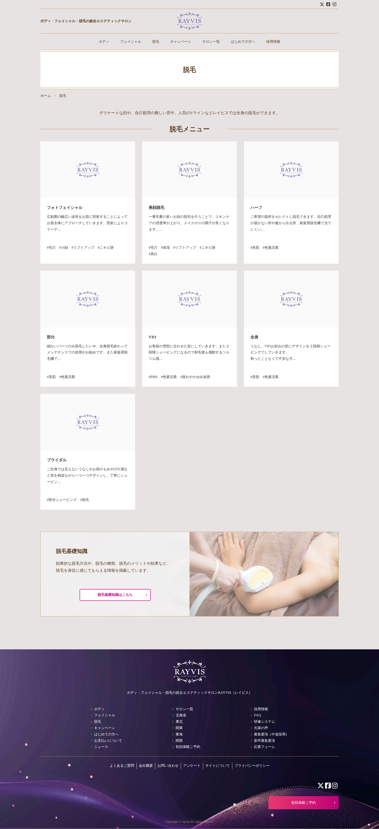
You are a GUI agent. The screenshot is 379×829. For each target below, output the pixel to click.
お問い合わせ (168, 765)
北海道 (181, 715)
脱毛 (155, 41)
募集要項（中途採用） (271, 734)
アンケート (192, 765)
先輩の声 (261, 728)
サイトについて (217, 765)
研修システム (264, 721)
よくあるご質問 (122, 765)
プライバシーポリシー (252, 765)
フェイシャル (130, 41)
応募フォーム (264, 747)
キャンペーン (180, 41)
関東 (179, 728)
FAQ (257, 715)
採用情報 (273, 41)
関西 (179, 740)
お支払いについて (108, 740)
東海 (179, 734)
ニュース (101, 747)
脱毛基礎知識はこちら (115, 594)
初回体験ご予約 (188, 747)
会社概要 (146, 765)
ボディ (104, 41)
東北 (179, 721)
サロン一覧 (211, 41)
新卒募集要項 (264, 740)
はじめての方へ (243, 41)
